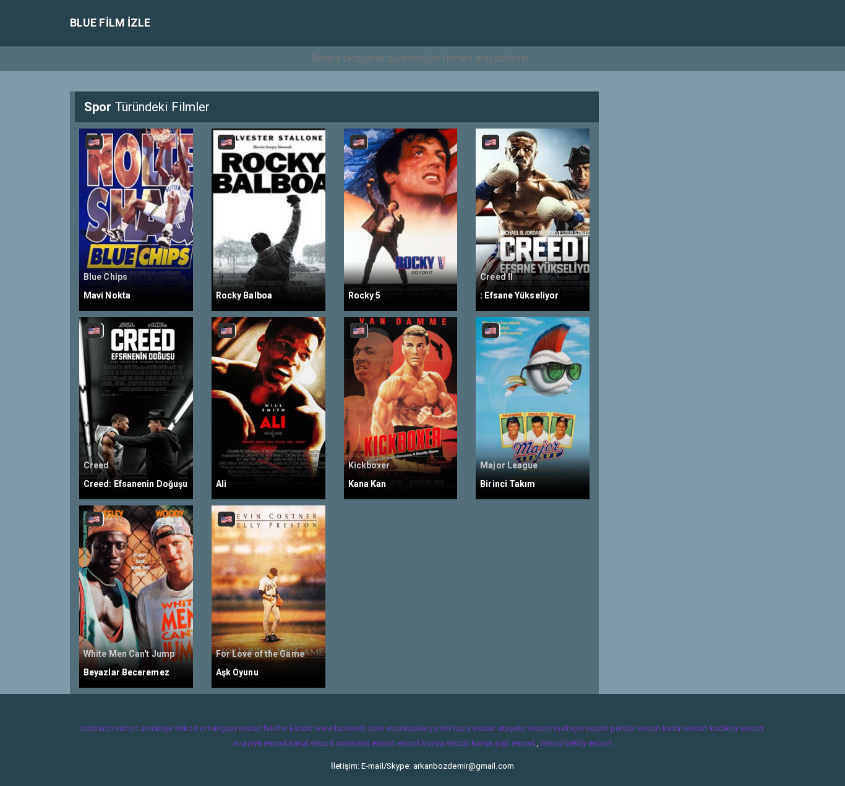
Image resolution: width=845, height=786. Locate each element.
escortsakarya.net (418, 728)
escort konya (420, 743)
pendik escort (636, 728)
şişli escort (514, 743)
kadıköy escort (736, 728)
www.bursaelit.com (350, 728)
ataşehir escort (525, 728)
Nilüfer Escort (288, 728)
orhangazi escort (231, 728)
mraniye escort (259, 743)
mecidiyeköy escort (576, 743)
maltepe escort (581, 728)
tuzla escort (474, 728)
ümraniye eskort (169, 728)
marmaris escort (365, 743)
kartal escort (685, 728)
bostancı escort (110, 728)
